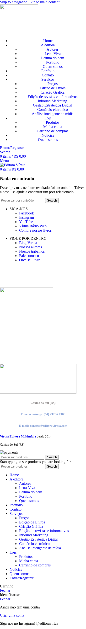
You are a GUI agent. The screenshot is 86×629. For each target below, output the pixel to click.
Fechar (5, 590)
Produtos (52, 122)
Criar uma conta (12, 615)
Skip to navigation (14, 2)
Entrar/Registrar (21, 578)
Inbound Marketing (52, 101)
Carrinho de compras (52, 131)
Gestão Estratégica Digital (52, 105)
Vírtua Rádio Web (33, 226)
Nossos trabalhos (32, 251)
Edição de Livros (52, 88)
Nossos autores (30, 247)
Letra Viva (53, 54)
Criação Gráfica (52, 92)
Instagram (26, 217)
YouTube (26, 222)
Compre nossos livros (35, 230)
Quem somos (53, 66)
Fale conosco (29, 256)
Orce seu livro (29, 260)
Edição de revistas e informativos (52, 97)
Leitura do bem (52, 58)
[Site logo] (19, 33)
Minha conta (52, 127)
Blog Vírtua (28, 243)
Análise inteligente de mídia (53, 114)
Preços (53, 84)
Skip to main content (43, 2)
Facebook (26, 213)
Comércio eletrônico (52, 109)
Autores (53, 49)
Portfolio (52, 62)
